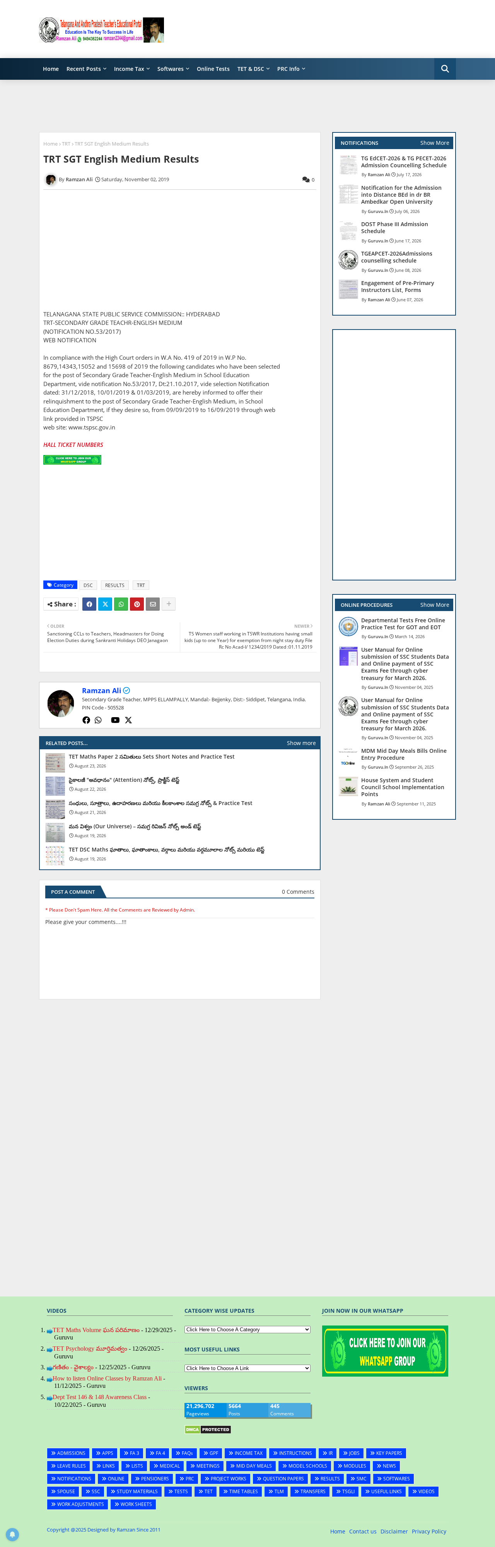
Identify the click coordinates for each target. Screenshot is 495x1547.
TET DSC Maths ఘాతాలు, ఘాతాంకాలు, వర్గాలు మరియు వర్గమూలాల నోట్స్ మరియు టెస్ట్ (167, 849)
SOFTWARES (396, 1478)
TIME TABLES (243, 1491)
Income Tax (129, 68)
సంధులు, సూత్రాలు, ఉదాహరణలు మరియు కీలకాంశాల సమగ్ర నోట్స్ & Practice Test (161, 803)
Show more (301, 743)
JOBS (354, 1453)
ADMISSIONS (71, 1453)
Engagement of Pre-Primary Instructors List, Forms (397, 287)
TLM (279, 1491)
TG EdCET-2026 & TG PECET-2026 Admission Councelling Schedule (404, 162)
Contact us (363, 1531)
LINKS (108, 1466)
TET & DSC (250, 68)
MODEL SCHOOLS (307, 1466)
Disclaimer (394, 1531)
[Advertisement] (315, 29)
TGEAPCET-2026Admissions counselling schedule (396, 257)
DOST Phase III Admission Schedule (394, 228)
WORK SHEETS (136, 1504)
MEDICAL (170, 1466)
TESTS (181, 1491)
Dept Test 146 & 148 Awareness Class (100, 1397)
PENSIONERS (155, 1478)
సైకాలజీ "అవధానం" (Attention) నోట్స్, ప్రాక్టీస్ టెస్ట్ (124, 779)
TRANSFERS (313, 1491)
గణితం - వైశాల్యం (73, 1367)
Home (51, 68)
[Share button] (169, 604)
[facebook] (86, 720)
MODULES (355, 1466)
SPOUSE (66, 1491)
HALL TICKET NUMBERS (73, 444)
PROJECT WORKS (228, 1478)
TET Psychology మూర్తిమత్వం (90, 1348)
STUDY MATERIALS (137, 1491)
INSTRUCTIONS (295, 1453)
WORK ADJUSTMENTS (80, 1504)
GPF (214, 1453)
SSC (96, 1491)
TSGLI (348, 1491)
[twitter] (128, 720)
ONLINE (116, 1478)
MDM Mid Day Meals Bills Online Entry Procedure (404, 754)
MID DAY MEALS (254, 1466)
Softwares (170, 68)
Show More (434, 142)
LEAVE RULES (71, 1466)
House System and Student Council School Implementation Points (402, 787)
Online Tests (213, 68)
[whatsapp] (98, 720)
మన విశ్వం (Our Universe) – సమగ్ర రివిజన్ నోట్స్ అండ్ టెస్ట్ (135, 826)
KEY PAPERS (389, 1453)
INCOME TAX (249, 1453)
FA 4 (160, 1453)
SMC (362, 1478)
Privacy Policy (429, 1531)
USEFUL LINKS (386, 1491)
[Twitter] (105, 604)
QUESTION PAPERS (283, 1478)
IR (331, 1453)
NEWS (389, 1466)
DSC (88, 585)
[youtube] (115, 720)
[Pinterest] (137, 604)
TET (209, 1491)
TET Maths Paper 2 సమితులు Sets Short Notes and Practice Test (152, 756)
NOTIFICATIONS (74, 1478)
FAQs (187, 1453)
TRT (66, 143)
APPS (107, 1453)
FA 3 (134, 1453)
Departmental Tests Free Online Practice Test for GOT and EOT (403, 624)
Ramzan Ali (101, 690)
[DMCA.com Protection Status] (207, 1432)
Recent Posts (84, 68)
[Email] (153, 604)
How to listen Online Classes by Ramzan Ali (107, 1378)
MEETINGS (208, 1466)
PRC (190, 1478)
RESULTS (115, 585)
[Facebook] (89, 604)
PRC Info (288, 68)
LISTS (137, 1466)
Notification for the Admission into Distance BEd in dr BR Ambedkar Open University (401, 194)
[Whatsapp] (121, 604)
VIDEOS (426, 1491)
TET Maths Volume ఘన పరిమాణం (96, 1330)
